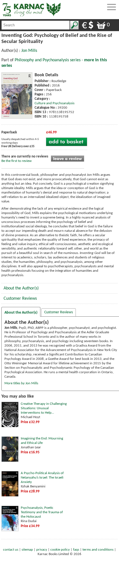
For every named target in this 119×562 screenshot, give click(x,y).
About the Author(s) (21, 288)
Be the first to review (16, 161)
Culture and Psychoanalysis (54, 103)
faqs (76, 549)
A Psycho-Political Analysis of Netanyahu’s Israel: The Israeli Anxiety (42, 477)
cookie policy (60, 549)
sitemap (27, 549)
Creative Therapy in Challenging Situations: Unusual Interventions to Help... (44, 408)
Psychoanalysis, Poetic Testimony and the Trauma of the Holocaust (42, 512)
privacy (41, 549)
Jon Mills (29, 51)
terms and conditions (97, 549)
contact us (10, 549)
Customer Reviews (20, 298)
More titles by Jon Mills (21, 383)
